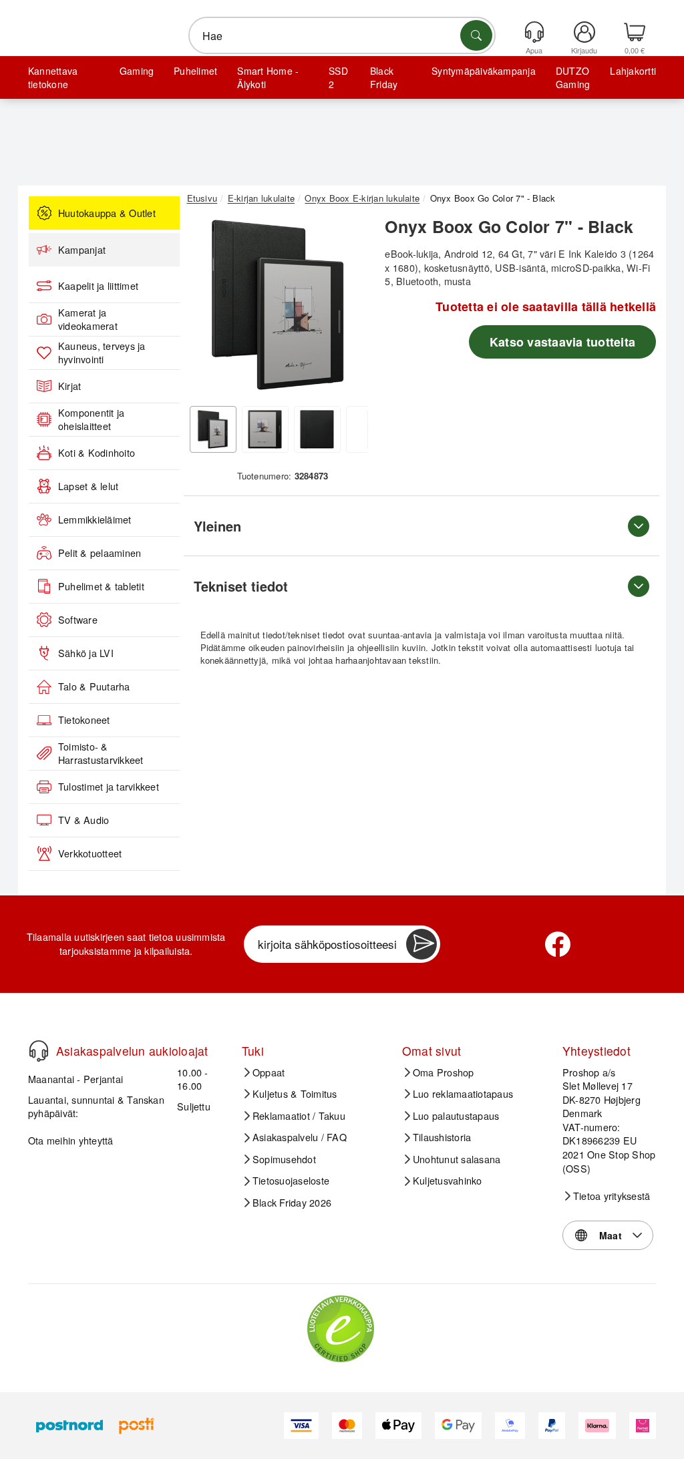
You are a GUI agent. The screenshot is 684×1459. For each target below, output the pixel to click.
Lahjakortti (633, 70)
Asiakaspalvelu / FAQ (299, 1137)
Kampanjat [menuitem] (82, 249)
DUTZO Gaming (573, 77)
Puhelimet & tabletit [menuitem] (101, 586)
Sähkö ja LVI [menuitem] (86, 653)
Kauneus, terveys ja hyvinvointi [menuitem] (102, 353)
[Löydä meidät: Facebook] (557, 944)
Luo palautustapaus (456, 1115)
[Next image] (348, 308)
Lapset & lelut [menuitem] (88, 486)
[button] (277, 305)
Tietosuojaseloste (290, 1180)
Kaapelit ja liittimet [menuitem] (98, 285)
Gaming (137, 70)
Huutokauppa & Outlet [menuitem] (107, 213)
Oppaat (268, 1072)
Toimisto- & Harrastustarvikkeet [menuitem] (101, 753)
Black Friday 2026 (291, 1202)
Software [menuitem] (78, 619)
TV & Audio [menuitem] (83, 820)
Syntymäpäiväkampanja (484, 70)
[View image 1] (213, 429)
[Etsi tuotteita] (476, 35)
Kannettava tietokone (52, 77)
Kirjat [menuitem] (69, 386)
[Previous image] (207, 308)
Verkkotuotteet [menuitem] (90, 853)
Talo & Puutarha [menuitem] (94, 686)
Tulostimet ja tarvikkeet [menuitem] (108, 786)
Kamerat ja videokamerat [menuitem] (88, 319)
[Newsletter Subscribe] (421, 944)
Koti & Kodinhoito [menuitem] (96, 452)
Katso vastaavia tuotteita (562, 342)
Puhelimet (195, 70)
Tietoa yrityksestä (611, 1196)
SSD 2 (338, 77)
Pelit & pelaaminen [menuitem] (99, 553)
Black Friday (383, 77)
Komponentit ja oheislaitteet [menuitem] (91, 419)
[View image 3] (317, 429)
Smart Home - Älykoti (268, 77)
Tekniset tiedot (241, 586)
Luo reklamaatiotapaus (463, 1093)
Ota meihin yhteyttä (71, 1140)
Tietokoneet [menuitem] (84, 719)
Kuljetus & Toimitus (294, 1093)
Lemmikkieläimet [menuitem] (95, 519)
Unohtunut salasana (456, 1159)
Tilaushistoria (442, 1137)
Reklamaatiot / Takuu (298, 1115)
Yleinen (217, 526)
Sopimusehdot (284, 1159)
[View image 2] (265, 429)
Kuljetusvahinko (447, 1180)
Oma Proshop (443, 1072)
